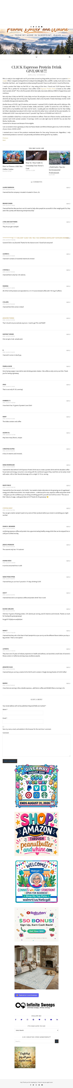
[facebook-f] (31, 27)
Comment (6, 733)
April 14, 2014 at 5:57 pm (9, 594)
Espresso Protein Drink (48, 89)
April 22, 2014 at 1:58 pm (9, 288)
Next (4, 140)
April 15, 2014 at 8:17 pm (9, 510)
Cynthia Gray (7, 508)
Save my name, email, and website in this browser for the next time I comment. (27, 729)
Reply (68, 187)
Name (5, 709)
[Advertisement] (36, 12)
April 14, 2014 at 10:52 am (9, 632)
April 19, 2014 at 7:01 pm (9, 320)
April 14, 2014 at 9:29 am (9, 685)
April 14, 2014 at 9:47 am (9, 669)
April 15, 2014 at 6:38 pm (9, 528)
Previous (5, 138)
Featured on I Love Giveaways (28, 995)
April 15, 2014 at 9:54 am (9, 546)
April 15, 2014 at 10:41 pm (9, 487)
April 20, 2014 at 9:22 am (9, 304)
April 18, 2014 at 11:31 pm (9, 434)
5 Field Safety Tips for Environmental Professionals (57, 170)
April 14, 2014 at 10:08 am (9, 650)
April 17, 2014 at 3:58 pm (9, 466)
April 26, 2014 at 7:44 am (9, 256)
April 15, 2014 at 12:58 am (9, 562)
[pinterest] (39, 27)
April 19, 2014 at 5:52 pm (9, 352)
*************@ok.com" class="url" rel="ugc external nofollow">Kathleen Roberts (36, 238)
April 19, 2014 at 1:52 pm (9, 368)
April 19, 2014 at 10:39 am (9, 402)
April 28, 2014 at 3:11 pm (9, 189)
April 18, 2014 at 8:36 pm (9, 450)
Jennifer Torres (8, 318)
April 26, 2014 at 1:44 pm (9, 223)
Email (5, 718)
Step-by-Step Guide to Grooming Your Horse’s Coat (35, 165)
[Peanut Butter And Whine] (36, 41)
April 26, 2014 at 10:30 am (9, 239)
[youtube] (41, 27)
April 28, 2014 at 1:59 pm (9, 205)
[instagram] (36, 27)
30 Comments (41, 75)
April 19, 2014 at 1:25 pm (9, 386)
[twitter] (33, 27)
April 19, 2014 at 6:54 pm (9, 336)
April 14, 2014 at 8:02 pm (9, 578)
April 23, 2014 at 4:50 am (9, 272)
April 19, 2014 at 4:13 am (9, 418)
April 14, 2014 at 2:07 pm (9, 611)
